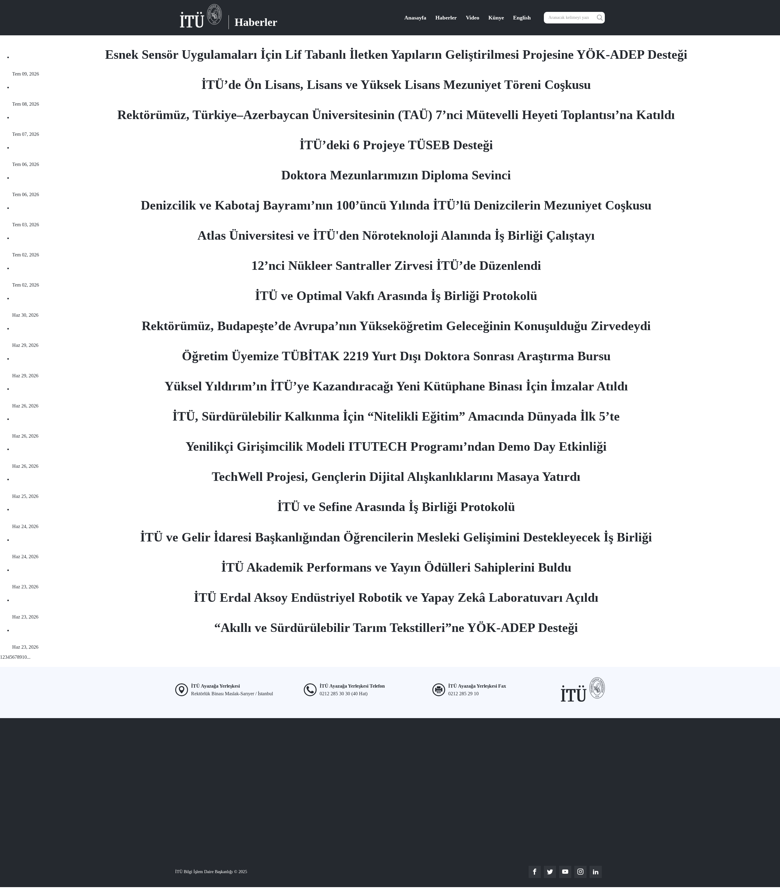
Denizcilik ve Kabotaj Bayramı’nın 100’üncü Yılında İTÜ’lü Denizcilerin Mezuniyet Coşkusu (396, 205)
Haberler (446, 18)
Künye (496, 18)
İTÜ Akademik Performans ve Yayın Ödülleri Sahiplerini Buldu (396, 567)
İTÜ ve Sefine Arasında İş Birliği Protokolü (396, 507)
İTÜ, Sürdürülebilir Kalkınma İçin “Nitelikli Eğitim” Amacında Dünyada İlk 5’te (396, 416)
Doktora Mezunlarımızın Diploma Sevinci (396, 175)
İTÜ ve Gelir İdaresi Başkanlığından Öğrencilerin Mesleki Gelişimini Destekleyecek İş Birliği (396, 537)
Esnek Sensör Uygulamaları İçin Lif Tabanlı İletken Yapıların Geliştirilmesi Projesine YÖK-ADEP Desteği (396, 55)
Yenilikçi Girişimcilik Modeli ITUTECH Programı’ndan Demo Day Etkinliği (396, 446)
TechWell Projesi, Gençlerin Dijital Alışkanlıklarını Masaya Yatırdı (396, 477)
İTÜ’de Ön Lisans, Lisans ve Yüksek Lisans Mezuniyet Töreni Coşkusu (396, 85)
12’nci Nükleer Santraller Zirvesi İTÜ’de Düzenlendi (396, 266)
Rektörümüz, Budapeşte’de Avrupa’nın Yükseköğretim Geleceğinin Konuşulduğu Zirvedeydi (396, 326)
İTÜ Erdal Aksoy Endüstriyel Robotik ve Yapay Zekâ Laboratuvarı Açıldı (396, 598)
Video (472, 18)
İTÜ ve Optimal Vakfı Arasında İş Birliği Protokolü (396, 296)
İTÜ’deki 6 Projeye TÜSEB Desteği (396, 145)
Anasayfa (415, 18)
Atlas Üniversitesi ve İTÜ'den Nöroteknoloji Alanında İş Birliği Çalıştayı (396, 235)
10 (24, 657)
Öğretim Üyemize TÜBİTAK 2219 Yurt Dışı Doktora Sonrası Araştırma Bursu (396, 356)
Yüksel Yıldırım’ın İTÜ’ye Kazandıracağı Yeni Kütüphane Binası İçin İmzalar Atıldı (396, 386)
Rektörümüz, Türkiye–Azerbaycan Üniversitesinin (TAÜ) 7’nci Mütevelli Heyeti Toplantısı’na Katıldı (396, 115)
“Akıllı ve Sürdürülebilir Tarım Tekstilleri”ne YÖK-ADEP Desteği (396, 628)
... (28, 657)
